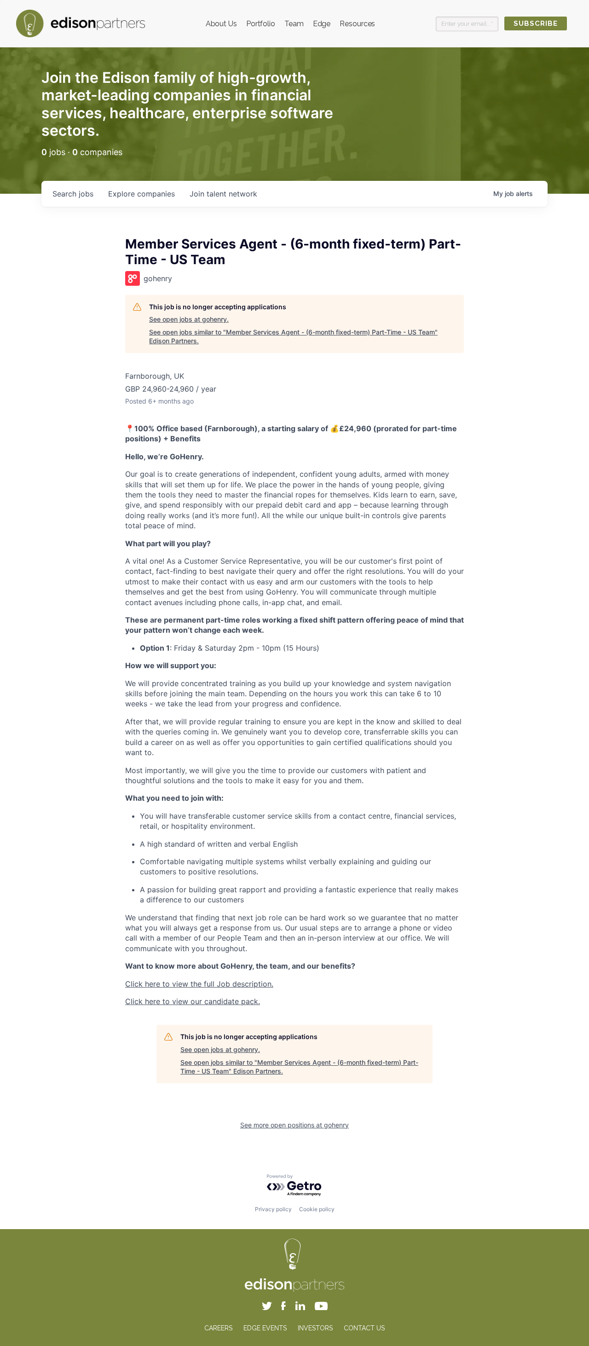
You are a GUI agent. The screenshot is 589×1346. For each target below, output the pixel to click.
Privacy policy (273, 1209)
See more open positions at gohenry (294, 1125)
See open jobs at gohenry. (189, 319)
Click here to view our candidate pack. (192, 1001)
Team (294, 23)
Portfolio (260, 23)
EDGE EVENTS (265, 1328)
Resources (357, 23)
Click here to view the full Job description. (199, 983)
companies (141, 193)
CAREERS (218, 1328)
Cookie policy (317, 1209)
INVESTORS (315, 1328)
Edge (322, 23)
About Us (221, 23)
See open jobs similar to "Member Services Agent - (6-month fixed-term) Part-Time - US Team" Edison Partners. (293, 336)
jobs (72, 193)
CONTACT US (364, 1328)
